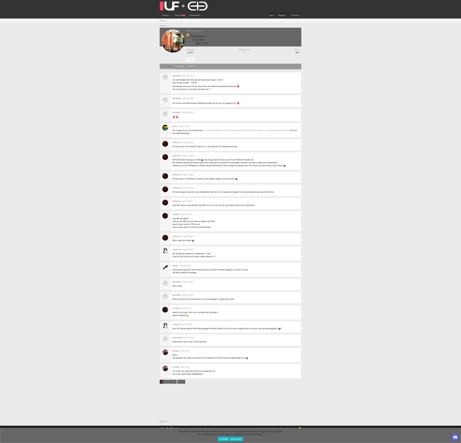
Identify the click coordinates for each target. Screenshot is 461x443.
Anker (175, 265)
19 (175, 382)
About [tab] (191, 66)
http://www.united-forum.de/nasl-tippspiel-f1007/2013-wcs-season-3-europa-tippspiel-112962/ (246, 130)
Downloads (194, 15)
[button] (171, 15)
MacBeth (176, 75)
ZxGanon (176, 142)
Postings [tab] (181, 66)
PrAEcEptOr (177, 337)
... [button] (171, 382)
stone (175, 126)
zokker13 (176, 249)
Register (163, 20)
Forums (165, 15)
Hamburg (200, 36)
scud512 (176, 214)
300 (297, 52)
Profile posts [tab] (167, 66)
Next (180, 382)
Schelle (175, 350)
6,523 (190, 52)
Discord (180, 15)
